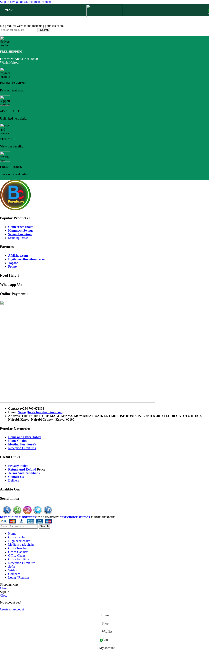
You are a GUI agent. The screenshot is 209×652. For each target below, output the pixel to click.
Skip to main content (37, 1)
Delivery (13, 480)
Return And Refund (22, 469)
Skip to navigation (12, 1)
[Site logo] (104, 16)
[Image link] (15, 209)
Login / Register (18, 577)
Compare (14, 574)
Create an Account (12, 609)
